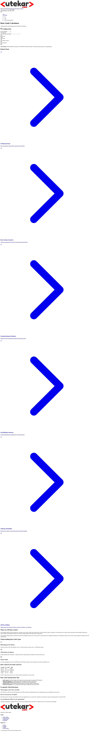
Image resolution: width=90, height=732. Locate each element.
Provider (2, 31)
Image (18, 8)
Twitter (4, 725)
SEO (16, 8)
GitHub (4, 727)
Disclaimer (5, 720)
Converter (21, 8)
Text (3, 8)
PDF (1, 8)
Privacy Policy (6, 717)
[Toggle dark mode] (10, 10)
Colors (5, 8)
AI (10, 8)
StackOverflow (6, 728)
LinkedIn (4, 726)
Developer (13, 8)
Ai (5, 16)
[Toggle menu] (13, 10)
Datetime (8, 8)
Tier (1, 32)
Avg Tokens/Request (4, 33)
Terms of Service (6, 718)
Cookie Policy (5, 719)
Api (5, 18)
